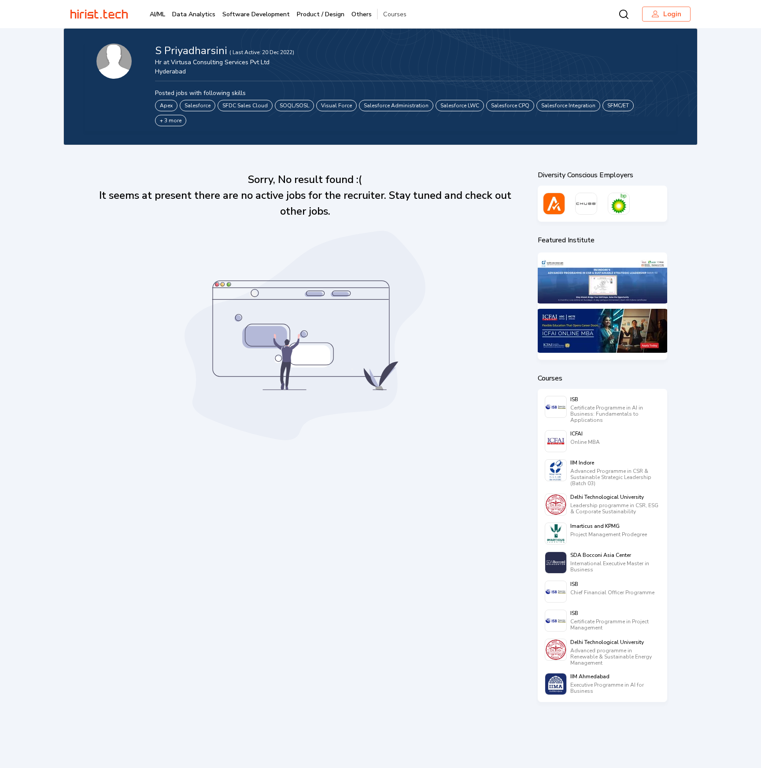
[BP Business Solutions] (619, 204)
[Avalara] (554, 204)
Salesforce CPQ (510, 105)
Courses (394, 14)
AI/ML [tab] (157, 14)
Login (672, 14)
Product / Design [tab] (320, 14)
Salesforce (198, 105)
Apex (166, 105)
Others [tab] (361, 14)
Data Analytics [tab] (193, 14)
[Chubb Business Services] (586, 204)
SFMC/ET (618, 105)
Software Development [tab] (256, 14)
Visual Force (336, 105)
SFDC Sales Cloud (245, 105)
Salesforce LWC (459, 105)
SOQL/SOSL (294, 105)
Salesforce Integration (568, 105)
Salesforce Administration (396, 105)
